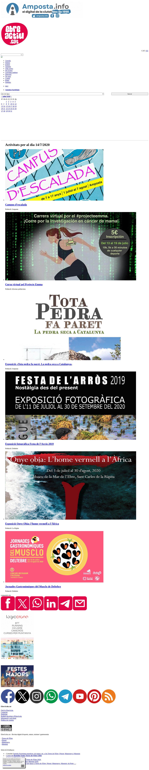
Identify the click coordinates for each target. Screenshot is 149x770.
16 (9, 106)
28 (4, 111)
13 (2, 106)
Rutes (7, 80)
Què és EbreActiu (7, 710)
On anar (8, 76)
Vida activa (9, 69)
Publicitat (4, 714)
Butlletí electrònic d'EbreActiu (11, 716)
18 (13, 106)
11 (13, 104)
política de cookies (7, 765)
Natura (7, 63)
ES (147, 51)
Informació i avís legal (8, 718)
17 (11, 106)
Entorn (7, 65)
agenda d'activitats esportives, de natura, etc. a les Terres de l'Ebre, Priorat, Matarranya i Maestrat (47, 754)
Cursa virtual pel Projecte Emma (24, 284)
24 (11, 109)
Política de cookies (7, 720)
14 (4, 106)
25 (13, 109)
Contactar (4, 712)
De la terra (8, 70)
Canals (7, 78)
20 (2, 109)
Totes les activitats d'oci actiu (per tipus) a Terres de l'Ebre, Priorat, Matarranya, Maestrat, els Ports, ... (41, 763)
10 (11, 104)
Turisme (8, 67)
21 (4, 109)
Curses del (24, 756)
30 (9, 111)
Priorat (4, 740)
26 (15, 109)
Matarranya (6, 742)
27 (2, 111)
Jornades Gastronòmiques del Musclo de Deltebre (33, 586)
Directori (8, 74)
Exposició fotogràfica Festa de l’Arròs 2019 (29, 443)
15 (7, 106)
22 (7, 109)
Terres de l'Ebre (7, 738)
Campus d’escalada (16, 204)
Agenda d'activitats (12, 90)
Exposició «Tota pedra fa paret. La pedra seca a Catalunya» (38, 364)
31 (11, 111)
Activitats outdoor (11, 72)
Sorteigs (8, 82)
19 (15, 106)
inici (6, 86)
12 (15, 104)
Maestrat (5, 744)
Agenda (8, 61)
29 (7, 111)
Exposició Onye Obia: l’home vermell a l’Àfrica (32, 523)
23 (9, 109)
